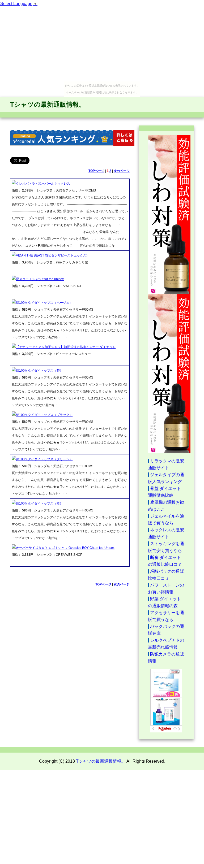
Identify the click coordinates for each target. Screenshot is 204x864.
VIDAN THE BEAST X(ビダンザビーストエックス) (51, 255)
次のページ (122, 171)
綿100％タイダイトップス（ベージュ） (44, 303)
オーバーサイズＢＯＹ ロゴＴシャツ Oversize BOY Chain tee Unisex (65, 548)
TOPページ (96, 171)
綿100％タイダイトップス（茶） (39, 370)
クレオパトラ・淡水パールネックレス (43, 183)
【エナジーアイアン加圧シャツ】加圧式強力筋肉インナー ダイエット (66, 347)
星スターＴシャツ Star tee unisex (40, 279)
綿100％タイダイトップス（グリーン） (44, 459)
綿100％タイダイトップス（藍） (39, 503)
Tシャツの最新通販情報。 (47, 104)
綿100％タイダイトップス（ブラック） (44, 415)
